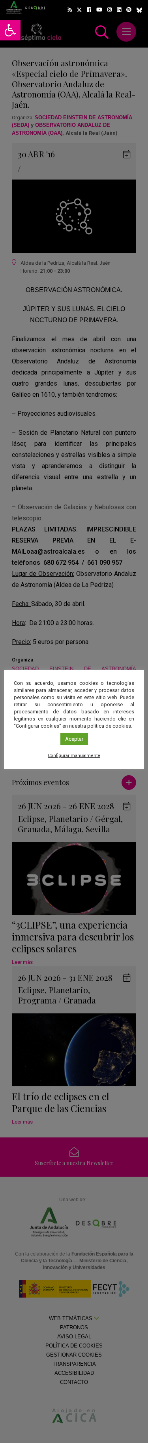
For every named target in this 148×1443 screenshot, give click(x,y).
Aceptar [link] (74, 739)
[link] (10, 30)
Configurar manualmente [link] (74, 755)
